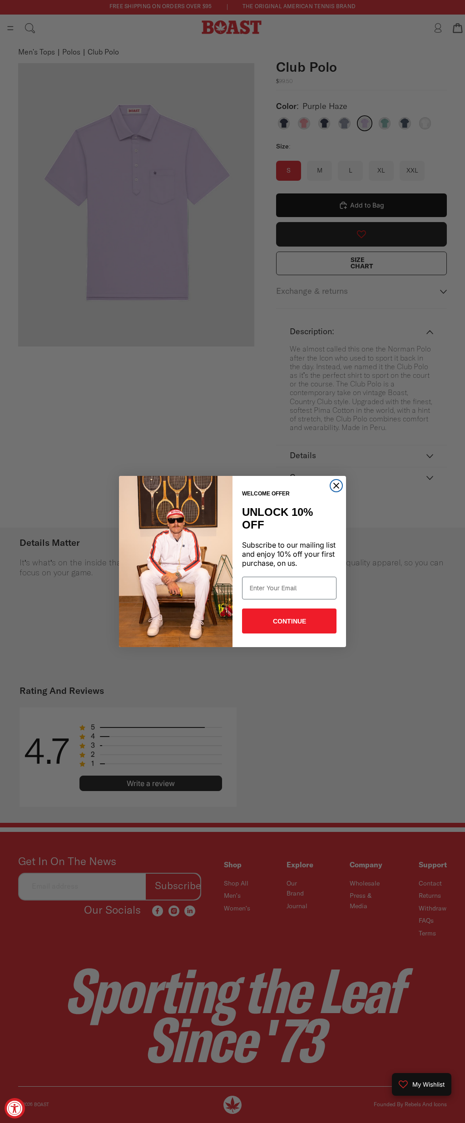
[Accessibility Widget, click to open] (15, 1108)
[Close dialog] (336, 486)
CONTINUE (289, 621)
